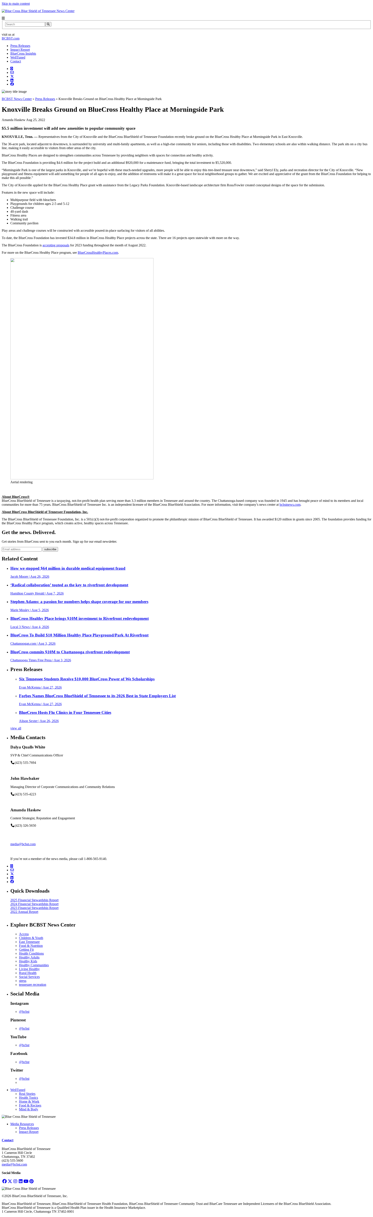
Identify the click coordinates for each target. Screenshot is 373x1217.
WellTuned (17, 57)
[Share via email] (12, 72)
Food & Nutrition (31, 945)
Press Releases (20, 46)
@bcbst (24, 1011)
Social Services (29, 977)
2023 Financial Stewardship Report (34, 908)
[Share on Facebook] (12, 84)
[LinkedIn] (20, 1181)
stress (22, 981)
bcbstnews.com (290, 504)
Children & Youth (31, 938)
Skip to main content (16, 3)
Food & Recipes (30, 1105)
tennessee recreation (32, 984)
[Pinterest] (31, 1181)
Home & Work (29, 1101)
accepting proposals (56, 245)
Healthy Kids (28, 961)
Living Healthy (29, 969)
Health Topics (28, 1097)
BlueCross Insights (23, 53)
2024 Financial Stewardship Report (34, 904)
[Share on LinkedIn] (11, 80)
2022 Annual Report (24, 912)
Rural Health (27, 973)
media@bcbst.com (23, 844)
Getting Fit (26, 949)
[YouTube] (26, 1181)
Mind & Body (28, 1109)
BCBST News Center (17, 99)
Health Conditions (31, 953)
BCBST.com (10, 38)
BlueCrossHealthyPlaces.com (98, 252)
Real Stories (27, 1094)
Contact (15, 61)
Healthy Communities (34, 965)
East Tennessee (29, 942)
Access (24, 934)
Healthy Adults (29, 957)
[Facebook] (4, 1181)
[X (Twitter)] (10, 1181)
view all (15, 728)
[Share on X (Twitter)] (12, 76)
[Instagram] (15, 1181)
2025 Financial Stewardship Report (34, 900)
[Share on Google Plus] (11, 68)
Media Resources (22, 1124)
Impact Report (20, 49)
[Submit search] (48, 24)
